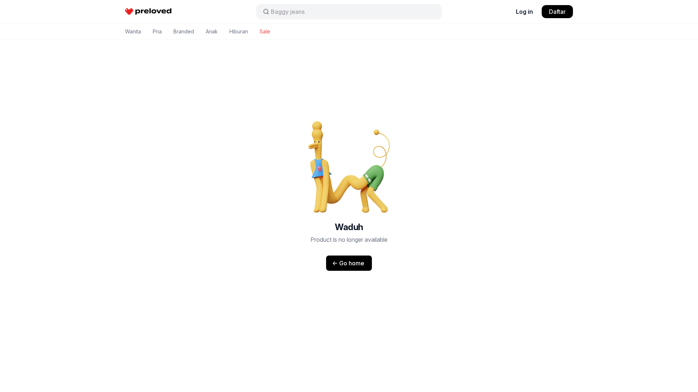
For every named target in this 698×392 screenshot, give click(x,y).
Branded (183, 31)
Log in (524, 11)
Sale (265, 31)
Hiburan (238, 31)
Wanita (133, 31)
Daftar (557, 11)
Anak (212, 31)
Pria (157, 31)
